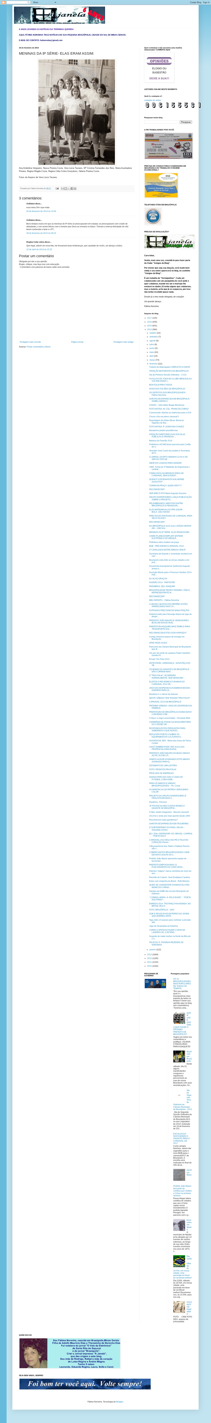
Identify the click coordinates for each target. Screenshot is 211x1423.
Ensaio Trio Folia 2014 (159, 659)
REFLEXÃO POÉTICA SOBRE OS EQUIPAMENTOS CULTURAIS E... (165, 735)
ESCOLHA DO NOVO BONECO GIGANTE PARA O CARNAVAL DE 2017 (181, 1139)
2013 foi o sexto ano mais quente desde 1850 (169, 816)
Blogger (119, 1402)
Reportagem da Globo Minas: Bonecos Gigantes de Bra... (166, 421)
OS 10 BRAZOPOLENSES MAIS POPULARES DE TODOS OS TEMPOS (182, 984)
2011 (149, 962)
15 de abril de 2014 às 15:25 (39, 249)
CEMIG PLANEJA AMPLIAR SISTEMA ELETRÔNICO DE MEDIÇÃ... (166, 537)
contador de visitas (152, 100)
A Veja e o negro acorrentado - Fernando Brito (169, 718)
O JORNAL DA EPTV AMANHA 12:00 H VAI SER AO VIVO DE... (168, 458)
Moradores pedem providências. (163, 430)
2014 (149, 329)
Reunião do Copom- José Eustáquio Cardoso (169, 877)
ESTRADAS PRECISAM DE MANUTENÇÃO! (169, 610)
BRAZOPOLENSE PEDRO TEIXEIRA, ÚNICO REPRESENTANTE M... (169, 591)
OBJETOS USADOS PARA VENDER (165, 463)
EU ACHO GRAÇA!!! (158, 578)
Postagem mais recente (30, 342)
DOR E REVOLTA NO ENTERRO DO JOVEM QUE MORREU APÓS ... (169, 915)
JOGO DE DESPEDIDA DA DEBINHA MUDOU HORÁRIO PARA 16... (169, 689)
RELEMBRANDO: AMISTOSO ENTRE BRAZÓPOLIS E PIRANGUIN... (166, 504)
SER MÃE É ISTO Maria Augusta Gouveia (167, 493)
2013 (149, 954)
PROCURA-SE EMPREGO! (161, 773)
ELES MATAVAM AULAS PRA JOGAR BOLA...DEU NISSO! (165, 510)
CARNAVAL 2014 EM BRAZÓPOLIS (165, 702)
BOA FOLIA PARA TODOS (160, 385)
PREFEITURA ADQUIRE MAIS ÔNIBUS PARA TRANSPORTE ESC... (169, 627)
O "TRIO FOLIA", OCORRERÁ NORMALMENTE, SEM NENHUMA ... (167, 676)
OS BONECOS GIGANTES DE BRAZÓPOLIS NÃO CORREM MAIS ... (169, 670)
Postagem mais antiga (124, 342)
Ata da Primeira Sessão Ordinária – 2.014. (168, 375)
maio (152, 352)
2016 (149, 322)
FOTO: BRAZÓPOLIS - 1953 (161, 910)
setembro (154, 337)
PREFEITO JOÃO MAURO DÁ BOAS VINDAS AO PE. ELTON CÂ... (169, 754)
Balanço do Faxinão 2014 (160, 440)
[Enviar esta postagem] (57, 188)
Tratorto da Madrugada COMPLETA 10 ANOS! (169, 367)
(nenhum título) (189, 1172)
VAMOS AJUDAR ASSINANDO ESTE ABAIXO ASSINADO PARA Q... (169, 760)
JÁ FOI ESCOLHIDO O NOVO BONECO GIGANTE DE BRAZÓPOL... (167, 807)
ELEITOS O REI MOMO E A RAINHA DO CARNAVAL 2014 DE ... (167, 683)
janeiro (153, 949)
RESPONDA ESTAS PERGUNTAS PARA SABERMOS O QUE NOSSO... (167, 729)
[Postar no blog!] (65, 188)
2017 (149, 318)
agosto (153, 341)
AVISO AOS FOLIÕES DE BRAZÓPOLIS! (167, 389)
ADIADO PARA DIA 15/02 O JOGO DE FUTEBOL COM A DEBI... (166, 778)
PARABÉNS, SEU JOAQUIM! (162, 586)
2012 (149, 958)
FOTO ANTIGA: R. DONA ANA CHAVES (166, 426)
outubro (153, 333)
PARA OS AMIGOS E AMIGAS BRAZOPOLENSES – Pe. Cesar (164, 784)
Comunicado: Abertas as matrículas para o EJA (170, 412)
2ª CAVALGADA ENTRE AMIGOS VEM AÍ (167, 550)
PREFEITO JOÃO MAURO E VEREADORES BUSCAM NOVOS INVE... (169, 621)
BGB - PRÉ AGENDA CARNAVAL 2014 (166, 546)
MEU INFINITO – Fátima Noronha (164, 600)
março (153, 360)
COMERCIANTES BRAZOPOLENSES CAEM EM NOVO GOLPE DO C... (169, 853)
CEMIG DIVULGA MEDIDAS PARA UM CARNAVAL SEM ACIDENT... (166, 474)
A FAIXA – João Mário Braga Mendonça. (167, 405)
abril (152, 356)
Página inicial (77, 342)
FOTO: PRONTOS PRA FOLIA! (162, 769)
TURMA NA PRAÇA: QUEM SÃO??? (165, 485)
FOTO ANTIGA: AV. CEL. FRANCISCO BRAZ (169, 409)
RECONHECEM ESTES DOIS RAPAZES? (168, 633)
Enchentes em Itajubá (189, 1225)
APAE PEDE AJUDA (158, 643)
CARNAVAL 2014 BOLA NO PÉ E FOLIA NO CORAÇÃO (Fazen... (168, 841)
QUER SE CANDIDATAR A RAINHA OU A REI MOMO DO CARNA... (169, 886)
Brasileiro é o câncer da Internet (163, 694)
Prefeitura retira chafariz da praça (164, 542)
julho (152, 344)
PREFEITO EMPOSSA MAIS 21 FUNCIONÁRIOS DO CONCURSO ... (166, 866)
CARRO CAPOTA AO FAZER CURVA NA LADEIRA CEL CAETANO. (167, 931)
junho (152, 348)
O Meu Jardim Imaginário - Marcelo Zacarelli (169, 812)
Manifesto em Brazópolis (189, 1056)
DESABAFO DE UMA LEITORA (163, 765)
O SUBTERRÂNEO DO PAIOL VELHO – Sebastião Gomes (167, 828)
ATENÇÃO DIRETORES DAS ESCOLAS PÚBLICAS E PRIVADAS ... (167, 435)
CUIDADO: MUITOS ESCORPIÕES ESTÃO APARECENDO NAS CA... (168, 605)
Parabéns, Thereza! (158, 802)
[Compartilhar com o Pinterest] (75, 188)
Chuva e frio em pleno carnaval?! (164, 416)
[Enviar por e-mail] (62, 188)
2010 (149, 966)
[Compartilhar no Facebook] (72, 188)
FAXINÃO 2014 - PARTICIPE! (162, 582)
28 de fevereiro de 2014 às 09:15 (41, 233)
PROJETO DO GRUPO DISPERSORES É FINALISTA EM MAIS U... (167, 797)
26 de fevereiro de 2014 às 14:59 (41, 211)
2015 (149, 326)
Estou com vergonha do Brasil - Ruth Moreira (169, 881)
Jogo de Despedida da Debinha (163, 926)
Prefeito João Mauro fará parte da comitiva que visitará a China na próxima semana (182, 1191)
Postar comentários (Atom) (38, 347)
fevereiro (154, 364)
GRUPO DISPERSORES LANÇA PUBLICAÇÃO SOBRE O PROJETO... (170, 498)
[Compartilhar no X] (68, 188)
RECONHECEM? (157, 489)
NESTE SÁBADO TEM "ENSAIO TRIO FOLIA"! (169, 698)
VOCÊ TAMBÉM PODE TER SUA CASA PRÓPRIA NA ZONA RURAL (166, 748)
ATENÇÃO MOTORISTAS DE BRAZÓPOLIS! (169, 371)
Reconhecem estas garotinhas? (163, 820)
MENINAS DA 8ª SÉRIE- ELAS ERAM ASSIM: (169, 532)
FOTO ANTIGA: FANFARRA (189, 1308)
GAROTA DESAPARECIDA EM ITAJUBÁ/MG (168, 823)
